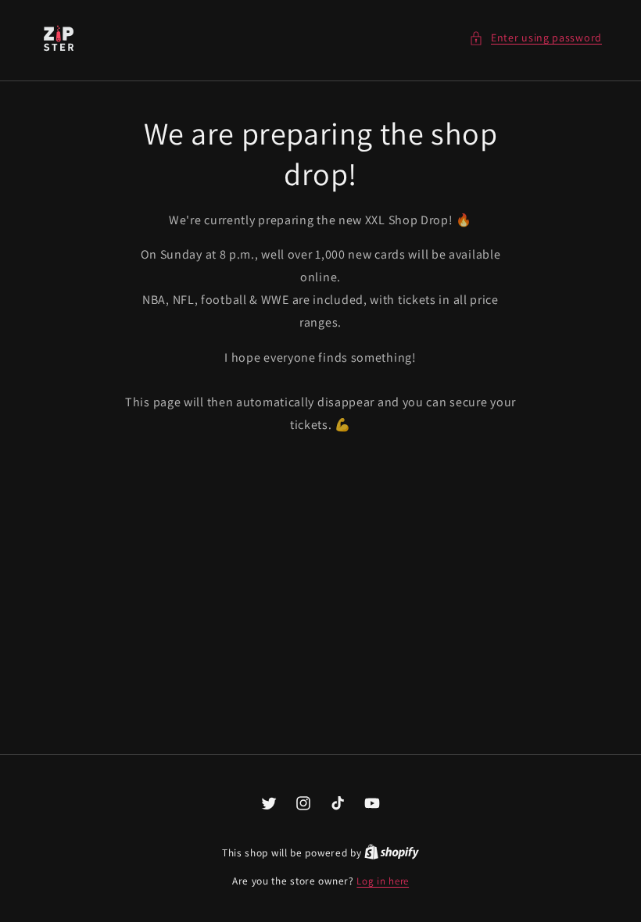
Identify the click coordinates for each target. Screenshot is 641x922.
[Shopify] (391, 852)
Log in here (382, 881)
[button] (535, 38)
